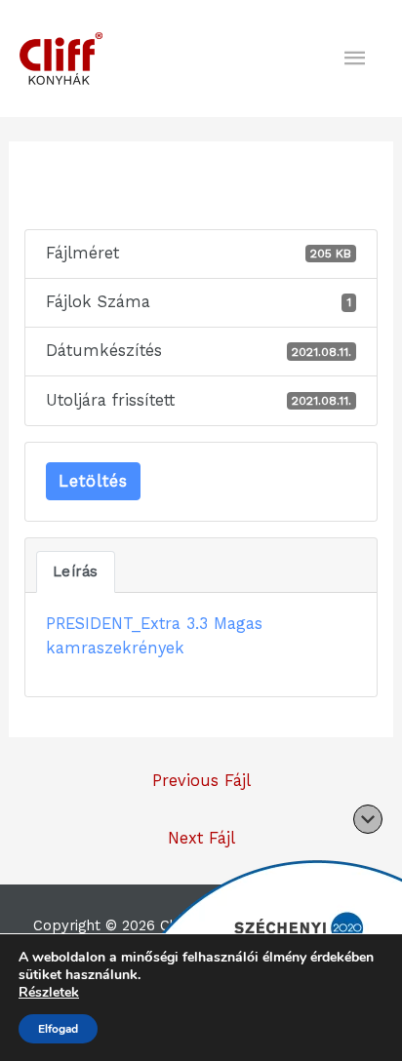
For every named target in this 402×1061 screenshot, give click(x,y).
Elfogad (58, 1029)
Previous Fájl (201, 780)
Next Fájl (201, 838)
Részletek (49, 993)
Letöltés (93, 481)
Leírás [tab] (76, 571)
